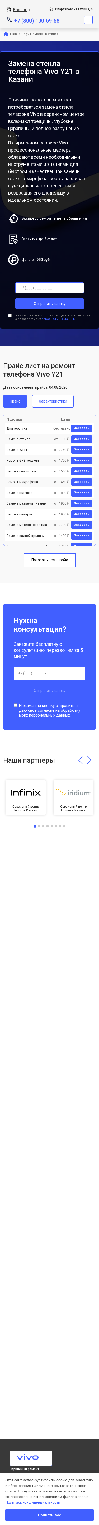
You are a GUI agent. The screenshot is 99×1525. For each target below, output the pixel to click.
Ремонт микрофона (22, 482)
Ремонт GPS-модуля (23, 460)
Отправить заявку (49, 304)
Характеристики (53, 401)
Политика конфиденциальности (32, 1502)
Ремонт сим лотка (21, 471)
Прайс (15, 401)
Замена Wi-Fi (17, 450)
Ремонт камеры (19, 514)
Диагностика (17, 428)
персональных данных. (58, 319)
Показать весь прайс (49, 560)
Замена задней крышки (26, 536)
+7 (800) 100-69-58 (36, 20)
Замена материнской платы (29, 525)
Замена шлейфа (19, 493)
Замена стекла (18, 439)
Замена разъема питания (27, 503)
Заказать (81, 428)
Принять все (49, 1515)
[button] (80, 760)
